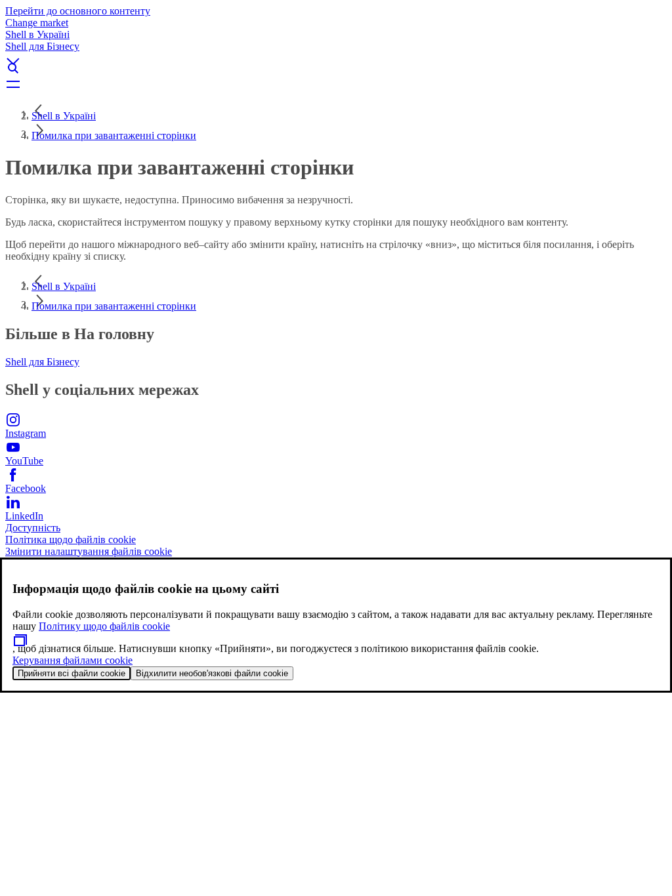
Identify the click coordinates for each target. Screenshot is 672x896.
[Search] (336, 68)
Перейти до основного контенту (77, 10)
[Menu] (336, 84)
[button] (336, 50)
